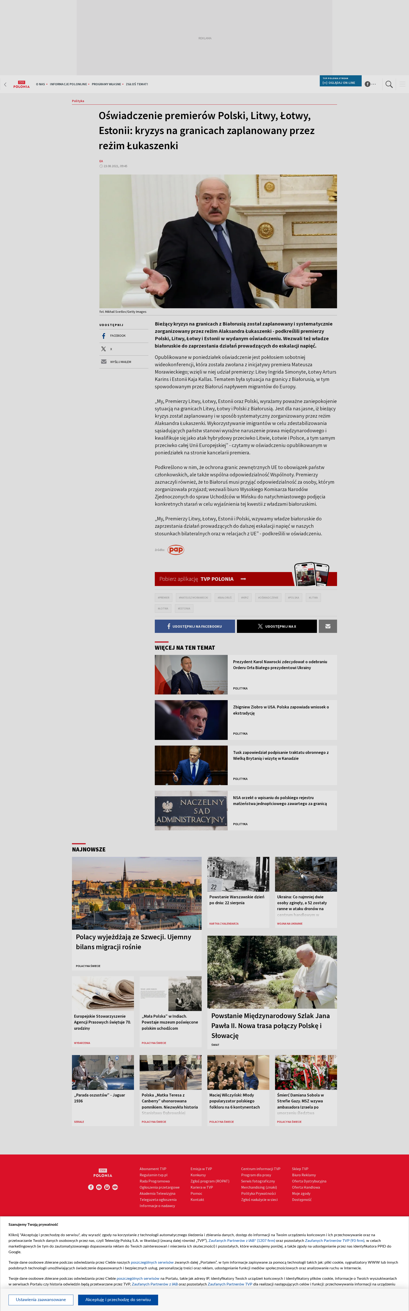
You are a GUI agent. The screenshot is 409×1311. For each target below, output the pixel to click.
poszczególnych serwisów (152, 1262)
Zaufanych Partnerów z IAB (155, 1284)
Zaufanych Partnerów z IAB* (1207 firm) (242, 1241)
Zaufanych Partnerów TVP (230, 1284)
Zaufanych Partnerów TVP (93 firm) (334, 1241)
